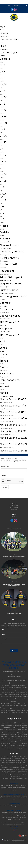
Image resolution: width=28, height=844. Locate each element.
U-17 (1, 68)
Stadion (2, 364)
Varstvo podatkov (17, 840)
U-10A (1, 171)
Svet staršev (3, 370)
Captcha (3, 475)
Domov (2, 30)
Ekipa (1, 43)
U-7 (1, 210)
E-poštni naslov (5, 466)
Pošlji (14, 650)
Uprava (2, 351)
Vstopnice (3, 325)
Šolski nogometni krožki (6, 293)
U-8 (1, 203)
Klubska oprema (4, 255)
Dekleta (2, 229)
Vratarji (2, 222)
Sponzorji (2, 299)
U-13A (1, 107)
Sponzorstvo (3, 306)
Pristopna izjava (4, 287)
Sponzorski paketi (5, 312)
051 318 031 (14, 516)
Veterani (2, 235)
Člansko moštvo (4, 36)
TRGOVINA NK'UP (5, 319)
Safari (14, 831)
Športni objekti (4, 261)
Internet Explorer (14, 828)
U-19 (1, 62)
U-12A (1, 132)
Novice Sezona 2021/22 (6, 428)
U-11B (1, 158)
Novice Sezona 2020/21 (6, 421)
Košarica (17, 5)
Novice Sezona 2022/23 (7, 434)
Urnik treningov (4, 49)
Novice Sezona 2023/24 (7, 441)
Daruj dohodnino (4, 377)
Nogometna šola (4, 242)
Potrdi (5, 487)
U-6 (1, 216)
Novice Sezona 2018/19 (6, 409)
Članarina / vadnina (5, 248)
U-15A (1, 81)
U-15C (1, 94)
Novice (2, 389)
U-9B (1, 197)
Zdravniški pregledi (5, 274)
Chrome (15, 830)
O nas (1, 344)
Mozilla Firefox (14, 826)
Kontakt (2, 383)
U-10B (1, 177)
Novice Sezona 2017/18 (6, 402)
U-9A (1, 190)
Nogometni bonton (5, 280)
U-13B (1, 113)
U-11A (1, 152)
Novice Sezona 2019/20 (7, 415)
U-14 (1, 87)
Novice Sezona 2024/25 (7, 447)
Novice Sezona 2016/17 (6, 396)
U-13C (1, 120)
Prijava (10, 5)
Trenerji (2, 357)
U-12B (1, 139)
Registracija (3, 267)
